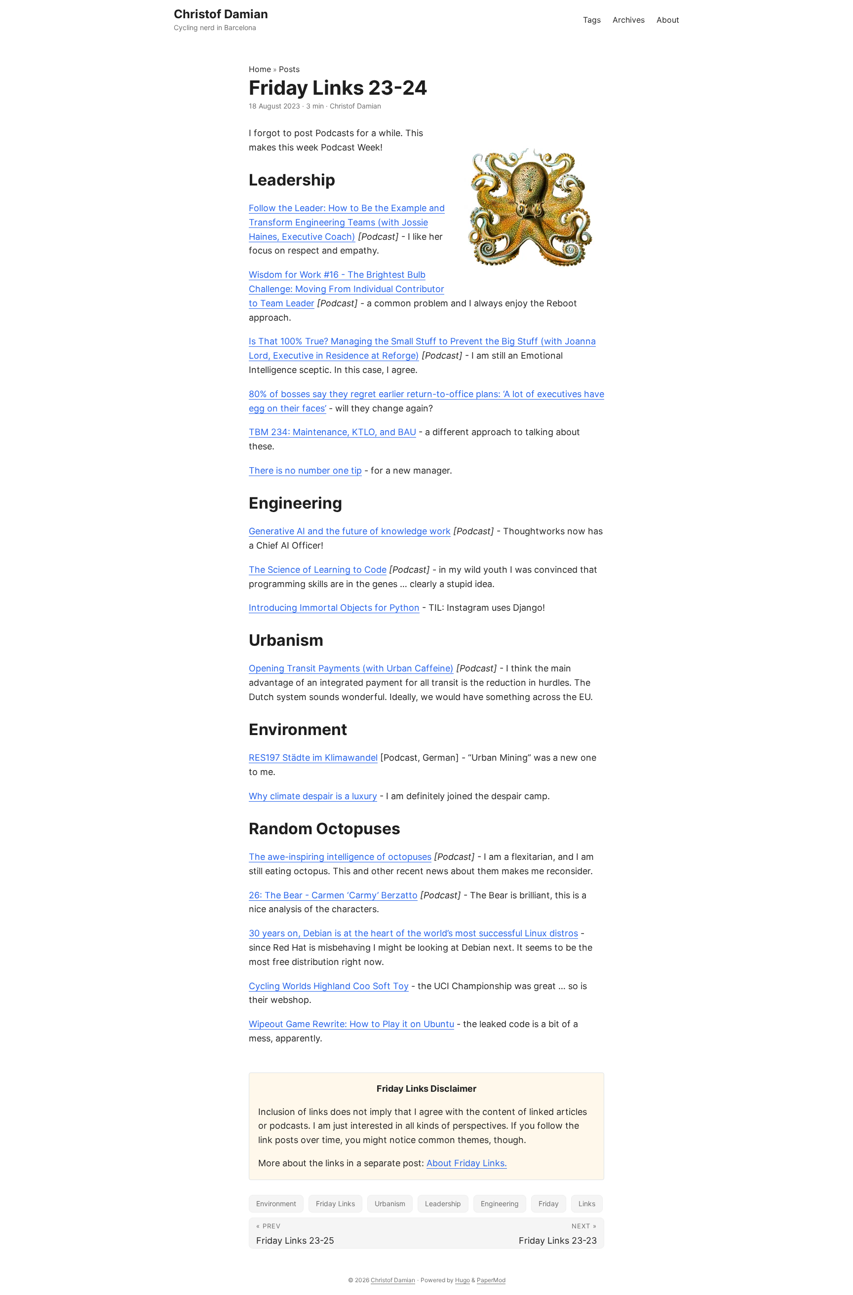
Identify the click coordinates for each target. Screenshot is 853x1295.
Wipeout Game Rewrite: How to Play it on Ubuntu (351, 1024)
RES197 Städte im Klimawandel (313, 757)
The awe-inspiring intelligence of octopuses (340, 856)
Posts (289, 69)
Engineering (500, 1203)
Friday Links (335, 1203)
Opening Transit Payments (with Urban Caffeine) (351, 668)
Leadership (443, 1203)
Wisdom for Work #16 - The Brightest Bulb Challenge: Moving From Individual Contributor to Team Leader (346, 288)
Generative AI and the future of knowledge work (350, 531)
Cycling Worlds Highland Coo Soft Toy (329, 986)
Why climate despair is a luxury (313, 796)
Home (260, 69)
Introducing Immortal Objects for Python (334, 607)
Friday (549, 1203)
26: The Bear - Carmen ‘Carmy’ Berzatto (333, 895)
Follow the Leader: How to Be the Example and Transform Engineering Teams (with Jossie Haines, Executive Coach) (347, 222)
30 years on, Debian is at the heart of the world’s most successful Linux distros (413, 933)
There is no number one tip (305, 470)
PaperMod (491, 1280)
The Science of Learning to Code (318, 569)
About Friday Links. (466, 1163)
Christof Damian (393, 1280)
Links (587, 1203)
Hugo (462, 1280)
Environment (276, 1203)
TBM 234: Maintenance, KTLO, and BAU (332, 432)
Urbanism (390, 1203)
